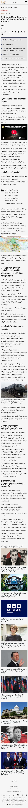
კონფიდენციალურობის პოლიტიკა (14, 791)
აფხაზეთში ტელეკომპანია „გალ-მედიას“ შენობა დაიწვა (12, 620)
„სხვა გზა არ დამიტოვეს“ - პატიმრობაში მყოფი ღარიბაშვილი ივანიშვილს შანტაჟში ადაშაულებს (13, 773)
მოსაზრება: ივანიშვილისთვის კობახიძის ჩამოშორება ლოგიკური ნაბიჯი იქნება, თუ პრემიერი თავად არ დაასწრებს (12, 645)
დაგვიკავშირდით (14, 786)
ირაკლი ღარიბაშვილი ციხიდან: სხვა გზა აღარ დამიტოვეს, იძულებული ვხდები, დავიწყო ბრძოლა (14, 671)
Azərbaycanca (4, 7)
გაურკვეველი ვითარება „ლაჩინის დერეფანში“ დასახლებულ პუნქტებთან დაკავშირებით (14, 49)
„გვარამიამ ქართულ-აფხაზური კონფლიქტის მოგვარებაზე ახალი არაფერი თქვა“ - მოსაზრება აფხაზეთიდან (13, 595)
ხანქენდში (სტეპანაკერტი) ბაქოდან (11, 54)
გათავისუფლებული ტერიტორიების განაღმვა (14, 59)
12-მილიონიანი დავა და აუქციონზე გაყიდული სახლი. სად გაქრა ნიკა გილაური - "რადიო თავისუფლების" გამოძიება (14, 569)
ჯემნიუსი (3, 25)
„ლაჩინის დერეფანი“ (8, 44)
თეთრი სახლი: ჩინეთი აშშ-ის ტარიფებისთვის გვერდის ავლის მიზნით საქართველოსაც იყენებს (14, 747)
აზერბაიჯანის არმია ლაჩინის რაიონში (12, 40)
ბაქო (2, 28)
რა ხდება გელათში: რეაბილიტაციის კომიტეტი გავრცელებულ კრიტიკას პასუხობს (14, 722)
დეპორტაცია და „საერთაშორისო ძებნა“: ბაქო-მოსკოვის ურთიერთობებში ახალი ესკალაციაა (12, 697)
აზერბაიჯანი (4, 10)
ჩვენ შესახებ (14, 781)
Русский (10, 7)
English (15, 7)
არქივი (3, 13)
